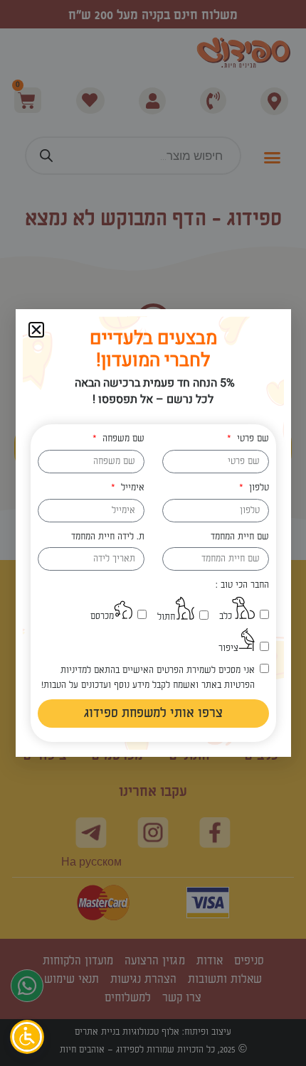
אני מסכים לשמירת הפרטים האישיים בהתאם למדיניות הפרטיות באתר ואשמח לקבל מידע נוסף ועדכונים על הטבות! (148, 677)
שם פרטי (251, 438)
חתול (166, 617)
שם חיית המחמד (240, 536)
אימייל (131, 487)
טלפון (257, 487)
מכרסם (102, 616)
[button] (36, 329)
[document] (153, 533)
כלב (225, 616)
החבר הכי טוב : (242, 585)
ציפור (228, 648)
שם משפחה (122, 438)
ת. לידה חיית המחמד (107, 536)
